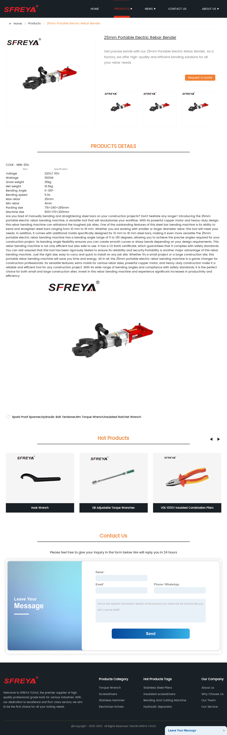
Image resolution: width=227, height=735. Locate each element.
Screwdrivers (108, 694)
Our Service (209, 706)
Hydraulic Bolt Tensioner (58, 417)
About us (209, 9)
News (149, 9)
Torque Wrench (110, 688)
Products (121, 9)
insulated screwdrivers (159, 694)
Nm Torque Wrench (90, 417)
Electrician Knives (111, 707)
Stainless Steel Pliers (157, 688)
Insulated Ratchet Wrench (122, 417)
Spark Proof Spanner (26, 417)
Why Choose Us (212, 694)
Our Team (208, 700)
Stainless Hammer (112, 700)
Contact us (177, 9)
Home (95, 9)
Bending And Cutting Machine (164, 700)
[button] (211, 439)
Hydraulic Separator (157, 707)
